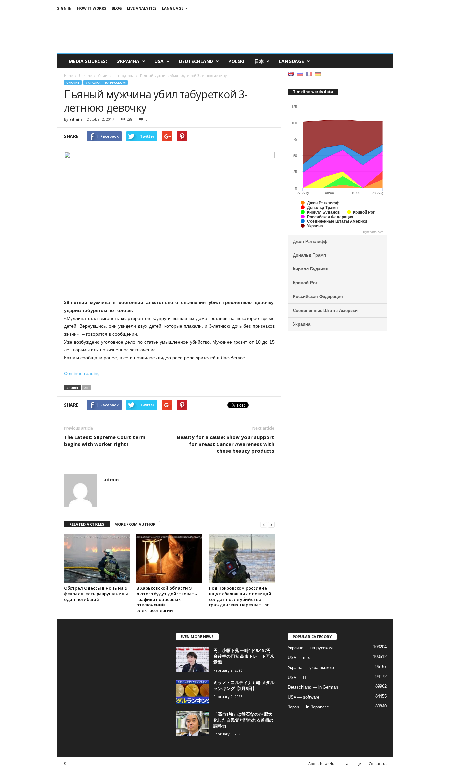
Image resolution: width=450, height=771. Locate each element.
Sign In (64, 8)
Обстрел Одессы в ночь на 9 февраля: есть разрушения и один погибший (96, 593)
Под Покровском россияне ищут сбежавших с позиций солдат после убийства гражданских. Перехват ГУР (240, 596)
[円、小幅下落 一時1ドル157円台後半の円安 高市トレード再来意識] (192, 659)
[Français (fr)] (309, 73)
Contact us (378, 763)
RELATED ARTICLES (86, 524)
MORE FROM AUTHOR (134, 524)
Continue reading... (84, 373)
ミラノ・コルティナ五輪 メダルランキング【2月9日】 (243, 685)
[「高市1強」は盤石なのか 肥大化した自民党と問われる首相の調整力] (192, 723)
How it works (91, 8)
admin (75, 119)
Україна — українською (311, 667)
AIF (86, 388)
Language (172, 8)
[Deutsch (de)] (318, 73)
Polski (236, 61)
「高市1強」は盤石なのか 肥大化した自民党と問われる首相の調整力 (243, 720)
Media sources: (88, 61)
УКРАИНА (128, 61)
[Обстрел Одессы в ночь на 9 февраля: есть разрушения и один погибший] (97, 558)
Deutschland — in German (313, 687)
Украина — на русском (106, 82)
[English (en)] (291, 73)
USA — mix (299, 657)
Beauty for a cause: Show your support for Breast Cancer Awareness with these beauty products (225, 444)
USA (159, 61)
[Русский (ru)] (300, 73)
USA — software (303, 697)
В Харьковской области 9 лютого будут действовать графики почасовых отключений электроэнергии (166, 599)
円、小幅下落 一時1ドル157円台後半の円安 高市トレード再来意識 (243, 656)
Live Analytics (142, 8)
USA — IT (297, 677)
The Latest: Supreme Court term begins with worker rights (104, 440)
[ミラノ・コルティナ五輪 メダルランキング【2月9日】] (192, 692)
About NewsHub (322, 763)
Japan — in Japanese (308, 707)
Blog (117, 8)
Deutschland (196, 61)
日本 (259, 61)
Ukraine (72, 82)
